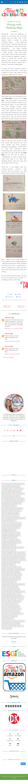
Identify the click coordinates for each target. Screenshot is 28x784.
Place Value (11, 574)
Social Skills (17, 594)
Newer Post (7, 306)
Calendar (4, 496)
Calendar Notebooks (14, 496)
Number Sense (16, 562)
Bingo (21, 488)
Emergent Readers (14, 513)
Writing (18, 21)
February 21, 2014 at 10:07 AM (13, 328)
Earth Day (4, 513)
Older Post (21, 306)
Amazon (4, 486)
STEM (16, 586)
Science (12, 589)
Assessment (5, 488)
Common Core (17, 503)
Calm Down (5, 498)
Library (21, 547)
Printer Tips (17, 579)
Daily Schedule (6, 508)
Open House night (7, 567)
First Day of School (7, 523)
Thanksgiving (13, 616)
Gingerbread (5, 530)
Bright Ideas (5, 493)
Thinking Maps (11, 21)
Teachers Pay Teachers (8, 613)
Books (10, 491)
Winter (17, 623)
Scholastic (5, 589)
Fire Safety (13, 520)
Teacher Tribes (15, 611)
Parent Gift (5, 569)
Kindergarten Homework (8, 545)
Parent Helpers (14, 569)
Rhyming (11, 586)
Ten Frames (5, 616)
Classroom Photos (7, 503)
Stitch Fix (4, 601)
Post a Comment (8, 357)
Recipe (22, 584)
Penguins (4, 572)
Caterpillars (13, 498)
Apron (14, 486)
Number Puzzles (6, 562)
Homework (5, 535)
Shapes (17, 589)
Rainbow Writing (6, 584)
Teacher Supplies (16, 608)
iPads (9, 628)
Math (23, 552)
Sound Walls (19, 596)
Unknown (8, 317)
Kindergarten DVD (16, 542)
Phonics (4, 574)
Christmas (21, 498)
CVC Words (21, 493)
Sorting (4, 596)
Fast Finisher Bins (7, 518)
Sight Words (14, 591)
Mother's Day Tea (16, 559)
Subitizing (12, 601)
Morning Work (6, 559)
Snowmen (9, 594)
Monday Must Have (19, 557)
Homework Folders (15, 535)
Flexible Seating (6, 525)
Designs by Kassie (8, 776)
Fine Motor (5, 520)
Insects (14, 537)
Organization (17, 567)
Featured (15, 518)
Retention (5, 586)
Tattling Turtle (6, 606)
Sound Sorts (11, 596)
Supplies (18, 601)
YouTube (4, 628)
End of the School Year (8, 515)
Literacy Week (17, 552)
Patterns (22, 569)
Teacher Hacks (6, 608)
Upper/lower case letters (9, 621)
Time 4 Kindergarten (15, 775)
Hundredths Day (6, 537)
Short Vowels (6, 591)
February (22, 518)
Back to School (14, 488)
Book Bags (5, 491)
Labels (16, 547)
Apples (10, 486)
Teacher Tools (6, 611)
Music (23, 559)
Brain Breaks (17, 491)
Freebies (19, 525)
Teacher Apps (15, 606)
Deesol (7, 333)
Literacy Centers (6, 552)
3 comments (14, 31)
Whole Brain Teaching (8, 623)
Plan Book (19, 574)
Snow (3, 594)
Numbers (4, 564)
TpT (12, 618)
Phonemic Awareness (14, 572)
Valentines (21, 621)
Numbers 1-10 (11, 564)
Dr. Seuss (14, 510)
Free (14, 525)
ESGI (20, 510)
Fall (18, 515)
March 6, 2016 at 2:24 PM (12, 341)
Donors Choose (6, 510)
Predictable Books (7, 579)
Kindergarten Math (7, 547)
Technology (19, 613)
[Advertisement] (14, 375)
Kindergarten (5, 542)
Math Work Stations (7, 557)
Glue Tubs (13, 530)
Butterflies (13, 493)
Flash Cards (18, 523)
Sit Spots (22, 591)
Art (19, 486)
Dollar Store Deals (17, 508)
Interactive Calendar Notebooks (11, 540)
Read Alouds (16, 584)
